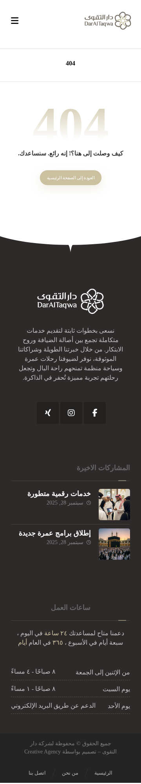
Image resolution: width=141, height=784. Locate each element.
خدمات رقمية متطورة (59, 493)
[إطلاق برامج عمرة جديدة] (114, 544)
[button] (95, 413)
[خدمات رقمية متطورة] (114, 504)
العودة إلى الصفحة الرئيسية (70, 177)
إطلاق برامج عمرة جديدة (55, 533)
